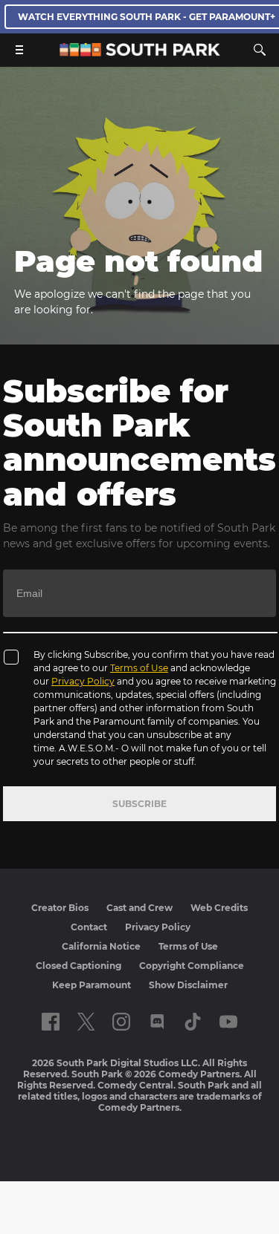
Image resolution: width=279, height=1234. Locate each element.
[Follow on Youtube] (228, 1022)
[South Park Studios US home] (140, 52)
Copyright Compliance (191, 965)
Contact (89, 927)
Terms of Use (139, 667)
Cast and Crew (139, 907)
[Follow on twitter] (85, 1022)
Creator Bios (60, 907)
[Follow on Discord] (157, 1022)
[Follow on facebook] (51, 1022)
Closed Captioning (78, 965)
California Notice (101, 946)
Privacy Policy (83, 681)
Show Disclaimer (188, 984)
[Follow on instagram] (121, 1022)
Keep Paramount (91, 984)
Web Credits (219, 907)
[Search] (260, 50)
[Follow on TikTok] (193, 1022)
